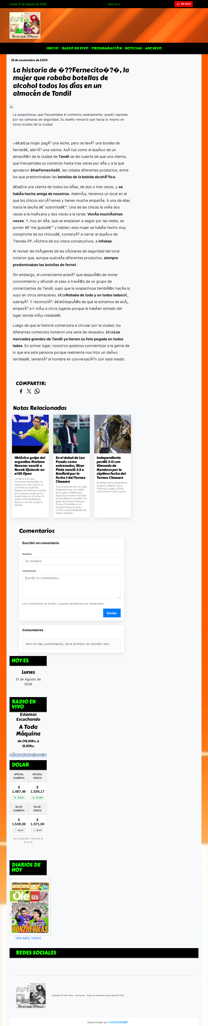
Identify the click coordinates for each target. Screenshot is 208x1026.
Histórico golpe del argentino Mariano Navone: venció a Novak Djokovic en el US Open (29, 466)
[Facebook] (196, 4)
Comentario (29, 570)
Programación (107, 48)
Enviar (112, 613)
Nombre (27, 554)
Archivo (153, 48)
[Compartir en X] (29, 391)
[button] (170, 4)
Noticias (133, 48)
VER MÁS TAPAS (28, 938)
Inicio (52, 48)
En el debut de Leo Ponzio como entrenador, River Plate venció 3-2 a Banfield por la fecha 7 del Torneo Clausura (71, 470)
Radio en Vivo (75, 48)
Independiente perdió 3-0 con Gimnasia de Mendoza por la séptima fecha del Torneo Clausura (111, 468)
